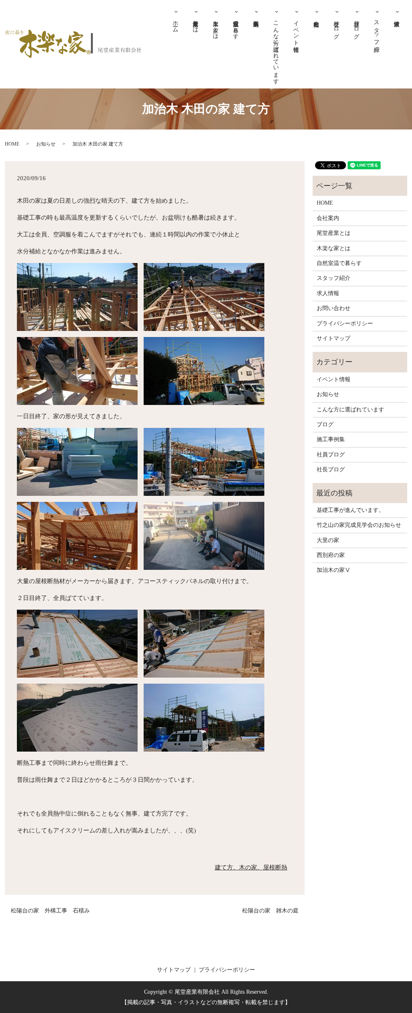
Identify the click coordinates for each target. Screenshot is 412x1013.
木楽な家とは (216, 26)
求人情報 (397, 14)
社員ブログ (357, 26)
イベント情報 (296, 30)
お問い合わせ (333, 308)
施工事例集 (256, 14)
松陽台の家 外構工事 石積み (50, 911)
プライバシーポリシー (345, 324)
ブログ (325, 424)
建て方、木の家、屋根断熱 (251, 867)
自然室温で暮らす (236, 26)
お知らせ (46, 144)
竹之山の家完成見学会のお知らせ (359, 525)
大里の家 (328, 540)
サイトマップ (333, 338)
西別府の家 (331, 555)
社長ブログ (337, 26)
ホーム (176, 23)
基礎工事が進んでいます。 (350, 510)
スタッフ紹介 (377, 30)
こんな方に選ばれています (276, 49)
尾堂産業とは (196, 23)
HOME (12, 144)
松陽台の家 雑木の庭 (270, 911)
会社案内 (317, 14)
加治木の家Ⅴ (333, 570)
